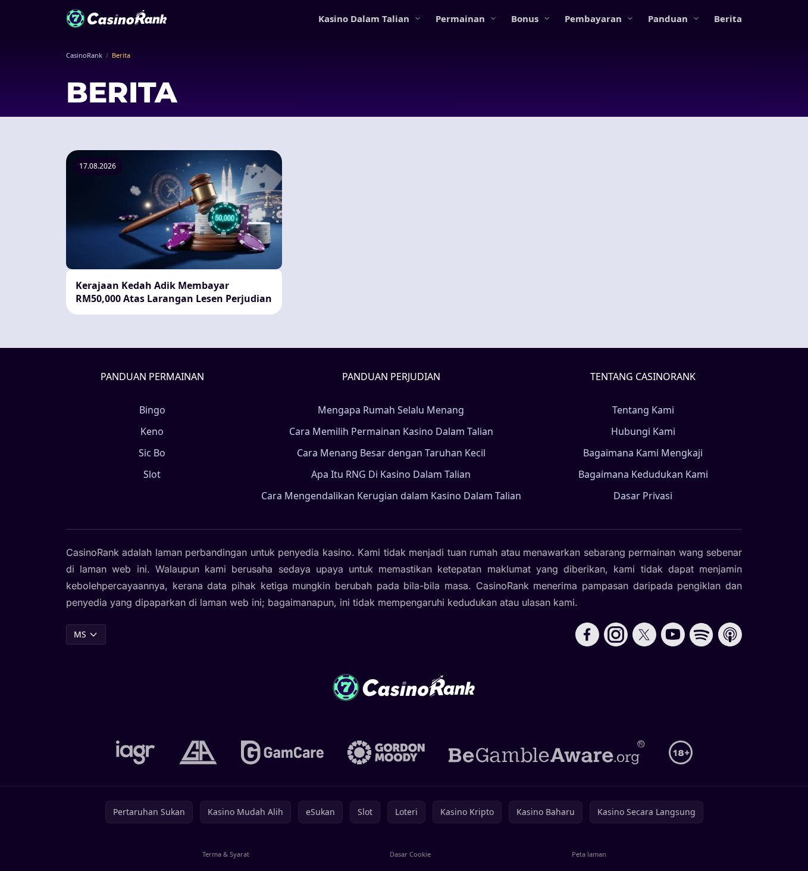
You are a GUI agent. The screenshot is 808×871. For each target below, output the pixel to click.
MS (80, 634)
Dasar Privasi (642, 495)
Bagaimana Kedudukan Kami (643, 474)
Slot (152, 474)
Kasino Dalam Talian (363, 18)
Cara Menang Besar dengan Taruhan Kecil (391, 452)
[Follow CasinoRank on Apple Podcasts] (730, 634)
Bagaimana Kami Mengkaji (643, 452)
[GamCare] (282, 752)
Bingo (152, 409)
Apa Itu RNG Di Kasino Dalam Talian (391, 474)
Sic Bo (152, 452)
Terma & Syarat (225, 854)
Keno (152, 431)
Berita (728, 18)
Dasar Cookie (410, 854)
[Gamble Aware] (547, 752)
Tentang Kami (643, 409)
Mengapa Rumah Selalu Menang (391, 409)
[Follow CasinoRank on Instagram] (616, 634)
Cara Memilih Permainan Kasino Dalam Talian (391, 431)
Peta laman (589, 854)
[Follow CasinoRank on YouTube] (673, 634)
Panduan (668, 18)
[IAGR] (135, 752)
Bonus (524, 18)
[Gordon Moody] (386, 752)
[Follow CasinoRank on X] (644, 634)
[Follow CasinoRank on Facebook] (587, 634)
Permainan (460, 18)
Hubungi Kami (643, 431)
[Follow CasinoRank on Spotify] (701, 634)
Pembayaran (593, 18)
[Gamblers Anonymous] (198, 752)
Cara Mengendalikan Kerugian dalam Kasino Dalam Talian (391, 495)
